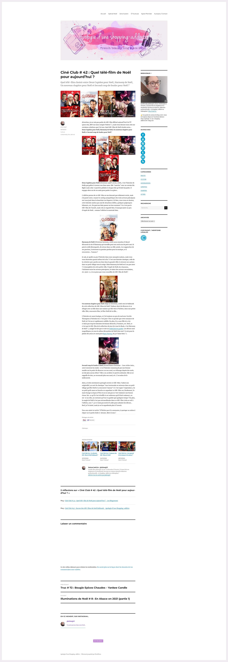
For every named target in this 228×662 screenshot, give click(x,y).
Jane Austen (124, 14)
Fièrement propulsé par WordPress (91, 654)
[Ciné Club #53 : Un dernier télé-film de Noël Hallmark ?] (90, 446)
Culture (63, 132)
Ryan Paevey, (107, 334)
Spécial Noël (112, 14)
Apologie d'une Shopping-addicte (70, 654)
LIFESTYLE (144, 187)
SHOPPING (144, 190)
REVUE (73, 134)
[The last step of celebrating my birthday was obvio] (128, 634)
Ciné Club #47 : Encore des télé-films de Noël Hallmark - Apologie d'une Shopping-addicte (97, 508)
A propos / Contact (160, 14)
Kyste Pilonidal (146, 14)
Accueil (103, 14)
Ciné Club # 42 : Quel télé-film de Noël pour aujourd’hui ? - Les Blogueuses (91, 501)
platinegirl (64, 127)
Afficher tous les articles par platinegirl (99, 475)
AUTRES (143, 194)
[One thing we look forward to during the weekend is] (83, 634)
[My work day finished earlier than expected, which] (113, 634)
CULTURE (143, 179)
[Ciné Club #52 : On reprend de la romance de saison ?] (126, 446)
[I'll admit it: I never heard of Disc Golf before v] (68, 634)
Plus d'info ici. (152, 111)
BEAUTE (143, 175)
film (69, 134)
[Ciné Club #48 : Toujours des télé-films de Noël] (108, 446)
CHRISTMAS (64, 134)
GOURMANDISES (145, 183)
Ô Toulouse (135, 14)
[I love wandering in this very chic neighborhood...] (98, 634)
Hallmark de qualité (116, 329)
